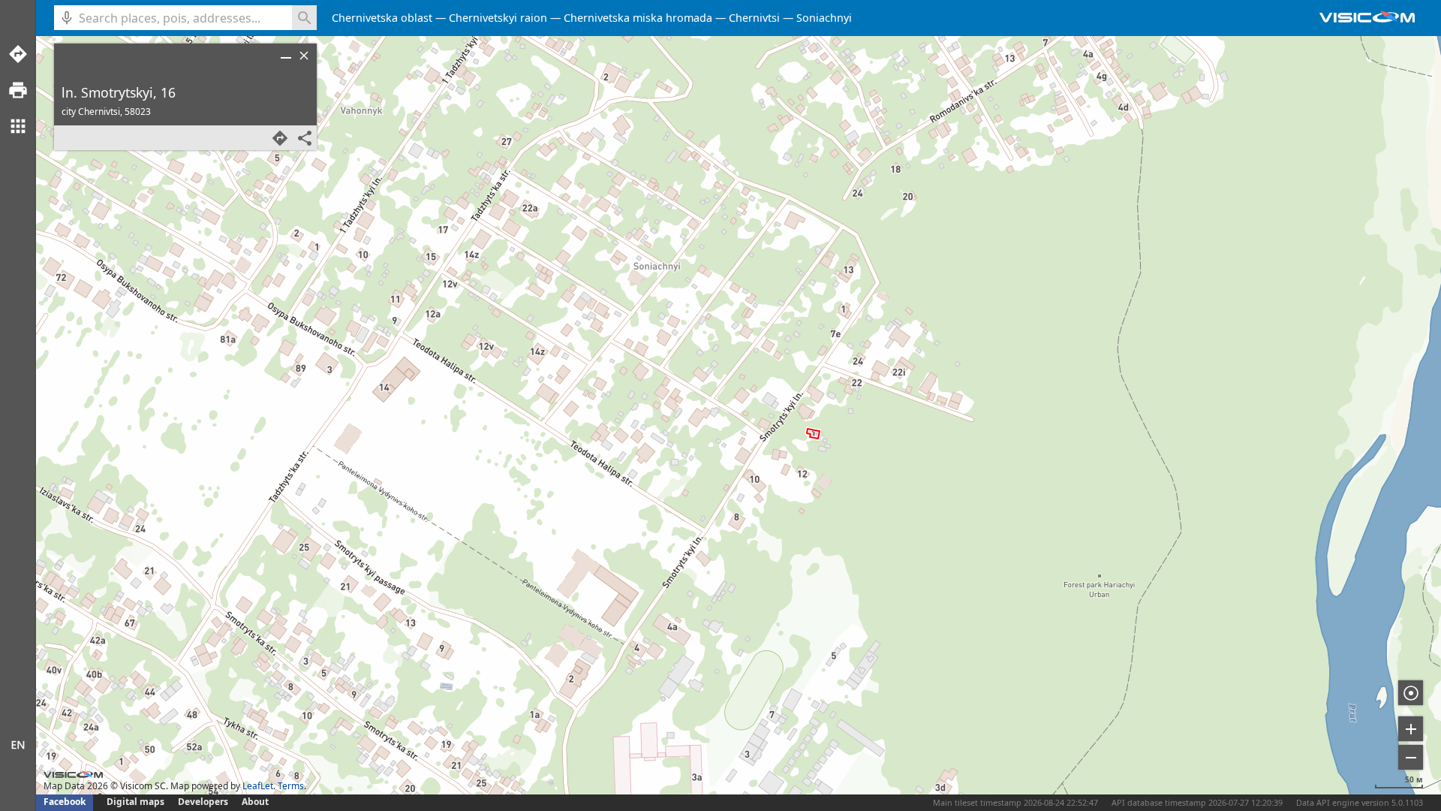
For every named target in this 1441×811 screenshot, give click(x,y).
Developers (203, 801)
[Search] (304, 17)
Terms (291, 785)
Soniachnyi (824, 18)
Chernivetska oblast (382, 18)
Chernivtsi (754, 18)
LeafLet (257, 785)
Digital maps (137, 801)
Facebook (65, 801)
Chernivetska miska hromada (638, 18)
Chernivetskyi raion (498, 18)
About (255, 801)
